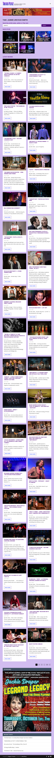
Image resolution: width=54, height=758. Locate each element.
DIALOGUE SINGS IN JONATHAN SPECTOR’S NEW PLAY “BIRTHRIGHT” (38, 438)
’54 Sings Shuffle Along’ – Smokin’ (37, 107)
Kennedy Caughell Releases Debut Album (12, 302)
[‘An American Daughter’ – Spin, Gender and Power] (14, 163)
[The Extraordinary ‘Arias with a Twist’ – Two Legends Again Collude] (14, 497)
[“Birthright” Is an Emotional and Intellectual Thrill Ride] (39, 364)
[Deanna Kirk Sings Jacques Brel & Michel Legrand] (14, 531)
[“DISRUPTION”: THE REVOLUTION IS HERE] (39, 190)
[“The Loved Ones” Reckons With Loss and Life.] (39, 603)
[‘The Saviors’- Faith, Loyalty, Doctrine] (14, 228)
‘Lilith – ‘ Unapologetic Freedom (39, 169)
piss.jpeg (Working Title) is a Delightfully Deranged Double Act (38, 233)
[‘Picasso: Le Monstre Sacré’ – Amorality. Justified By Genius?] (14, 601)
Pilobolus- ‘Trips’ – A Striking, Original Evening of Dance (38, 579)
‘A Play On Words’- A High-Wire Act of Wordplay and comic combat (13, 441)
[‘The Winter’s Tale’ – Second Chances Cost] (14, 130)
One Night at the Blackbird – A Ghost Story (38, 142)
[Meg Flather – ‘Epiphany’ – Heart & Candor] (39, 468)
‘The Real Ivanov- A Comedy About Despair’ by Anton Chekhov (12, 74)
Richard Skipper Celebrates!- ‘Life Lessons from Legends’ (13, 474)
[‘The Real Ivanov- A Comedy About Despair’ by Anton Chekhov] (14, 65)
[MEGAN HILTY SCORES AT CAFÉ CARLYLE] (14, 566)
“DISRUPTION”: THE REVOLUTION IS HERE (39, 199)
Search (44, 25)
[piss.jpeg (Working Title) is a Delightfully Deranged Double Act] (39, 223)
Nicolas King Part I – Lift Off (38, 308)
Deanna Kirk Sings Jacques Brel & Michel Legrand (14, 540)
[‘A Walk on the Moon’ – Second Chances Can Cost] (39, 538)
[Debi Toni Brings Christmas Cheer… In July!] (39, 258)
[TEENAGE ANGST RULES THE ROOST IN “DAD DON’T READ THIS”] (14, 636)
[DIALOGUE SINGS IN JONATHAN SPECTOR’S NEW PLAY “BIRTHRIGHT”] (39, 428)
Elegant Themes (11, 756)
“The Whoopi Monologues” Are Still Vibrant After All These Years (38, 338)
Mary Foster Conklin (35, 644)
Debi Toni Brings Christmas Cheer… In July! (37, 267)
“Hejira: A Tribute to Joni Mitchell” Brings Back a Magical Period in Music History (14, 336)
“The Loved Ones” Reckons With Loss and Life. (39, 612)
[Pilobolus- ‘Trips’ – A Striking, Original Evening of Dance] (39, 570)
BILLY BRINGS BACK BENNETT (12, 208)
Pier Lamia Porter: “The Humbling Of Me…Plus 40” (14, 106)
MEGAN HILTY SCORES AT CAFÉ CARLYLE (12, 576)
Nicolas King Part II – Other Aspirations (12, 271)
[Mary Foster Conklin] (39, 635)
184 (47, 664)
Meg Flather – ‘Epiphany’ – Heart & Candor (39, 481)
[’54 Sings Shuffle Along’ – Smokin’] (39, 97)
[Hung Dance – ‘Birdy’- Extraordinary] (14, 400)
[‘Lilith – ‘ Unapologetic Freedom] (39, 161)
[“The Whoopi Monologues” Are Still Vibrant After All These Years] (39, 328)
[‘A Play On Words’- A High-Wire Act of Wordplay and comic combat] (14, 431)
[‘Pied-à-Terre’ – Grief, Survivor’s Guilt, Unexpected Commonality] (39, 503)
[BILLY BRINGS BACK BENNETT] (14, 199)
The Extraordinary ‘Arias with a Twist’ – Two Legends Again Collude (14, 507)
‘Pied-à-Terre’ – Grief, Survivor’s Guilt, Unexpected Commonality (39, 512)
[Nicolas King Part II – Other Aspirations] (14, 261)
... (44, 664)
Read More (7, 86)
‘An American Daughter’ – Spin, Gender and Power (13, 173)
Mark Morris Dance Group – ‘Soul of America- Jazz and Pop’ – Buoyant (39, 406)
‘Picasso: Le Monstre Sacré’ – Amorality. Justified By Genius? (14, 613)
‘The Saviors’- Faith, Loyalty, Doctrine (13, 237)
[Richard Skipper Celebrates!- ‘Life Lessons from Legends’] (14, 464)
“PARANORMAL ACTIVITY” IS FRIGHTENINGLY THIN (37, 75)
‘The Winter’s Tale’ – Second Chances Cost (13, 139)
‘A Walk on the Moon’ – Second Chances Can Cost (38, 548)
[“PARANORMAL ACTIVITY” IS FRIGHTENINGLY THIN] (39, 66)
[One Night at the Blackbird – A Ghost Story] (39, 131)
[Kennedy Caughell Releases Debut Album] (14, 293)
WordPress (24, 756)
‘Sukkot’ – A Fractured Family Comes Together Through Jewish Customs (13, 378)
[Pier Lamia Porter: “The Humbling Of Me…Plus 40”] (14, 97)
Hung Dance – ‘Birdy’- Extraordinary (11, 410)
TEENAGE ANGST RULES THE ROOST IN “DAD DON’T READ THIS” (14, 645)
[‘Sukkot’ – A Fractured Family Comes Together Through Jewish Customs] (14, 367)
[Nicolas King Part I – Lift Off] (39, 298)
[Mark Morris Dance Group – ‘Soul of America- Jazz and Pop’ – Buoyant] (39, 396)
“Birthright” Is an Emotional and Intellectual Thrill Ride (38, 373)
